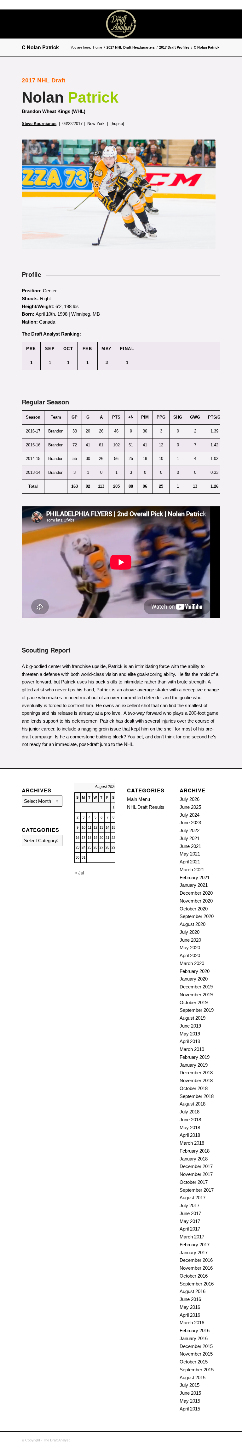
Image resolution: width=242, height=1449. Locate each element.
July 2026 (189, 799)
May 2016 (190, 1307)
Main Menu (138, 799)
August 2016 (192, 1291)
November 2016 (196, 1268)
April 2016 (190, 1315)
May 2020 (190, 947)
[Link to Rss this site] (213, 24)
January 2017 (194, 1252)
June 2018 (190, 1119)
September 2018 (197, 1096)
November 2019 (196, 994)
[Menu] (183, 24)
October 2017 (194, 1182)
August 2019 (192, 1018)
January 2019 (194, 1065)
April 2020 (190, 955)
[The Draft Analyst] (121, 24)
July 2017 (189, 1205)
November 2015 (196, 1354)
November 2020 (196, 900)
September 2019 (197, 1010)
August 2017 (192, 1197)
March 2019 (192, 1049)
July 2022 (189, 830)
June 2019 (190, 1026)
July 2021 (189, 838)
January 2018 (194, 1158)
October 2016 (194, 1276)
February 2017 (195, 1244)
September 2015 (197, 1369)
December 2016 (196, 1260)
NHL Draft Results (145, 807)
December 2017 (196, 1166)
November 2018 (196, 1080)
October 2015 (194, 1361)
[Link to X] (223, 24)
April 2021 (190, 861)
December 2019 (196, 986)
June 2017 (190, 1213)
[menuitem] (183, 24)
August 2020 (192, 924)
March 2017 (192, 1236)
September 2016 (197, 1283)
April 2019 (190, 1041)
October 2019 (194, 1002)
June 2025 (190, 807)
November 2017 (196, 1174)
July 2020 (189, 932)
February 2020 (195, 971)
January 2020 (194, 978)
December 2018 (196, 1072)
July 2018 (189, 1111)
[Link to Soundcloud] (204, 24)
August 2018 (192, 1103)
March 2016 (192, 1322)
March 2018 (192, 1143)
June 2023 (190, 822)
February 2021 (195, 877)
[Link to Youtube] (232, 24)
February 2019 (195, 1057)
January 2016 (194, 1338)
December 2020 (196, 893)
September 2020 (197, 916)
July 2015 (189, 1385)
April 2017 (190, 1228)
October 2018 (194, 1088)
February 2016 (195, 1330)
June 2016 (190, 1299)
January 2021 (194, 885)
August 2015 (192, 1377)
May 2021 (190, 853)
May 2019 (190, 1033)
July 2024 (189, 815)
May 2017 (190, 1221)
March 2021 (192, 869)
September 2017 (197, 1190)
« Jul (79, 872)
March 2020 (192, 963)
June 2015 (190, 1393)
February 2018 (195, 1151)
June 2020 (190, 940)
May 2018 (190, 1127)
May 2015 (190, 1401)
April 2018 (190, 1135)
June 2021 (190, 846)
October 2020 (194, 908)
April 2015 (190, 1408)
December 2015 (196, 1346)
